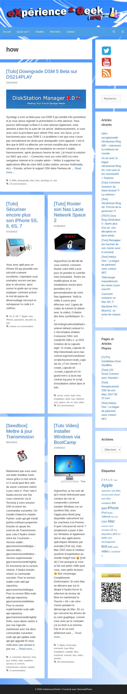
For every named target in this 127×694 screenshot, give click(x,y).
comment (16, 657)
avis (113, 490)
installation (59, 399)
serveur (9, 663)
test (104, 546)
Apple (24, 316)
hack (73, 395)
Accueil (7, 31)
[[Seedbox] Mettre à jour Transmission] (22, 461)
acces (60, 395)
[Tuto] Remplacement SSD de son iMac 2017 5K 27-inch (110, 390)
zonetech (115, 551)
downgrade (23, 180)
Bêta (14, 180)
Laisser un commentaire (21, 326)
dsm (32, 180)
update (31, 667)
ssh (68, 402)
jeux (112, 517)
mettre (14, 660)
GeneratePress (84, 689)
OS (111, 530)
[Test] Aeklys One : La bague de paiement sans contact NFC (110, 264)
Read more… (27, 648)
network (80, 399)
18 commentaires (65, 662)
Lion (104, 521)
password (19, 319)
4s (109, 480)
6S (17, 316)
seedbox (28, 660)
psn (119, 534)
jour (8, 660)
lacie (68, 399)
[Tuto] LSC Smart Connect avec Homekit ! (110, 373)
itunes (110, 513)
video (81, 402)
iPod (104, 512)
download (105, 495)
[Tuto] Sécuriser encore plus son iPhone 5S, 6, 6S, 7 (22, 215)
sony (104, 537)
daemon (26, 657)
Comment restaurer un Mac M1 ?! (108, 298)
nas (73, 399)
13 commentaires (18, 184)
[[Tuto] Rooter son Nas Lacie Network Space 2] (70, 251)
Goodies (39, 31)
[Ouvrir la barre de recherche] (113, 31)
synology (45, 180)
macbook (58, 655)
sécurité (29, 319)
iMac (71, 648)
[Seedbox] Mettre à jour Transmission (20, 431)
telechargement (108, 542)
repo (21, 660)
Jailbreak (106, 516)
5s (11, 316)
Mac (76, 651)
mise (111, 526)
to (51, 180)
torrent (21, 663)
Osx (115, 530)
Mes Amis (55, 31)
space (62, 402)
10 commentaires (65, 405)
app (115, 480)
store (110, 538)
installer (69, 651)
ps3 (115, 533)
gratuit (117, 495)
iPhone (9, 319)
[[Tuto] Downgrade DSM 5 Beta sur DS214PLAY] (46, 107)
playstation (106, 534)
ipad (104, 508)
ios (114, 503)
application (106, 491)
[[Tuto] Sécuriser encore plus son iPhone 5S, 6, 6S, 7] (22, 255)
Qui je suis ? (23, 31)
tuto (55, 180)
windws (57, 658)
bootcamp (71, 645)
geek (111, 495)
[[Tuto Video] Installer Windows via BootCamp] (70, 481)
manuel (67, 655)
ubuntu (23, 667)
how (37, 180)
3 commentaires (17, 670)
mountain (105, 530)
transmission (12, 667)
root (56, 402)
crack (66, 395)
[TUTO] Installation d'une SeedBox (111, 361)
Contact (70, 31)
